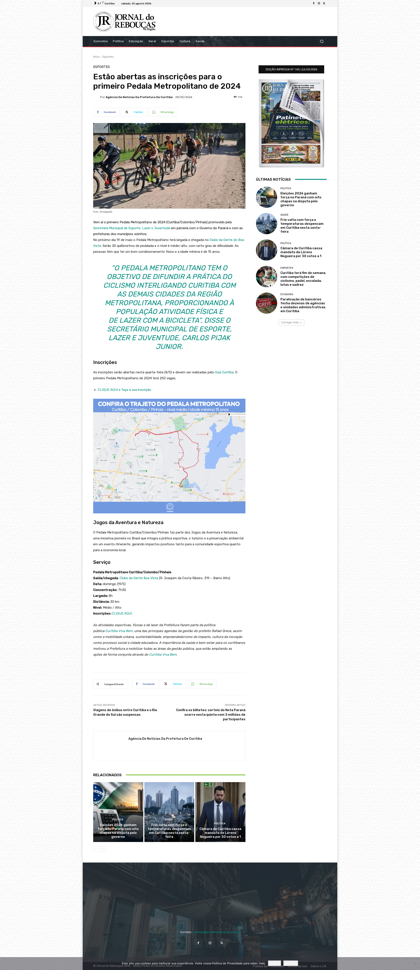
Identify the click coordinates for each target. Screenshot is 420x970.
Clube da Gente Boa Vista (139, 578)
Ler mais (290, 963)
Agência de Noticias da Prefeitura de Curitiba (139, 97)
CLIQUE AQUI (122, 613)
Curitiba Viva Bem (119, 631)
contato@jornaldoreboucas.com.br (216, 932)
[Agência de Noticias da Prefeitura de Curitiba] (96, 97)
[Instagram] (319, 3)
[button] (322, 41)
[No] (414, 963)
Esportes (108, 57)
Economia (286, 294)
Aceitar (274, 963)
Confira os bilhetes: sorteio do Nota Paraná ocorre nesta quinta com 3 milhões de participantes (210, 714)
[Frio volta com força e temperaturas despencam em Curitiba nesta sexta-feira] (169, 812)
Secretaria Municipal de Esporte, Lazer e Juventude (131, 228)
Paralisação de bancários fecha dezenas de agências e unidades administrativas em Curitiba (303, 305)
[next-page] (103, 849)
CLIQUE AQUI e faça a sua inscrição (124, 390)
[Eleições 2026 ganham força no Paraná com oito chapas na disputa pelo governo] (118, 812)
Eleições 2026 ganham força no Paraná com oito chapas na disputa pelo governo (118, 831)
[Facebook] (313, 3)
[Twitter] (324, 3)
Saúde (168, 819)
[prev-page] (96, 849)
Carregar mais (290, 322)
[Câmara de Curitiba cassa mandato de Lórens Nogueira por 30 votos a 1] (220, 812)
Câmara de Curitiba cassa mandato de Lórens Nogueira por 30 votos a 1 (220, 833)
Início (96, 57)
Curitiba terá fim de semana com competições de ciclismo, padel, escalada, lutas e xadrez (303, 279)
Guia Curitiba (224, 372)
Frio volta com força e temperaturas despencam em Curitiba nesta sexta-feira (169, 831)
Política (117, 819)
